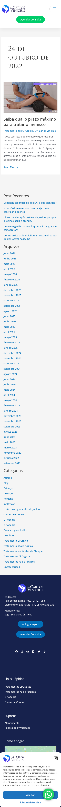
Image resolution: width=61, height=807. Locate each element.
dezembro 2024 (12, 353)
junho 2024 (10, 384)
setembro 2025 (12, 305)
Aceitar (30, 795)
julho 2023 (9, 437)
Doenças (8, 493)
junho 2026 (10, 258)
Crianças (8, 488)
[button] (56, 758)
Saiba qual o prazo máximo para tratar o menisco (30, 121)
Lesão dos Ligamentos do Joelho (22, 509)
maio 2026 (9, 263)
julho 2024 (9, 379)
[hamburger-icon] (54, 9)
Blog (6, 483)
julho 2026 (9, 253)
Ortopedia (9, 519)
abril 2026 (9, 269)
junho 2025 (10, 321)
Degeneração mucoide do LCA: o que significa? (30, 202)
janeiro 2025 (11, 347)
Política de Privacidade (30, 802)
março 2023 (10, 447)
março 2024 (10, 400)
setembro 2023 (12, 426)
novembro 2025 (12, 295)
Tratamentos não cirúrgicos (19, 561)
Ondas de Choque (14, 514)
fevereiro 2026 (12, 279)
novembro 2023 (12, 421)
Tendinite (9, 535)
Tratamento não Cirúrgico (18, 130)
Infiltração (9, 504)
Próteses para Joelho (15, 530)
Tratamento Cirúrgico (16, 540)
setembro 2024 (12, 368)
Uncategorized (12, 567)
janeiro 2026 (11, 284)
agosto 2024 (10, 374)
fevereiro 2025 (12, 342)
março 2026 (10, 274)
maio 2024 (9, 389)
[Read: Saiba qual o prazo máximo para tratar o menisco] (30, 97)
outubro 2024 (11, 363)
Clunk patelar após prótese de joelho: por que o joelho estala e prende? (30, 219)
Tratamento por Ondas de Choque (23, 551)
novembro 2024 (12, 358)
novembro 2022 (12, 452)
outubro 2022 (11, 458)
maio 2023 (9, 442)
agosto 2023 (10, 431)
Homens (8, 498)
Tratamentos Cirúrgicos (17, 556)
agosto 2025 (10, 311)
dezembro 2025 (12, 290)
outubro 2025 (11, 300)
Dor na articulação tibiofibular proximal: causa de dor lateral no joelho (30, 237)
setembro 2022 (12, 463)
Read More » (11, 167)
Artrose (8, 477)
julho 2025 (9, 316)
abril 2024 (9, 395)
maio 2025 (9, 326)
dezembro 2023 (12, 416)
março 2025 (10, 337)
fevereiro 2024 (12, 405)
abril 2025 (9, 332)
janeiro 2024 (11, 410)
